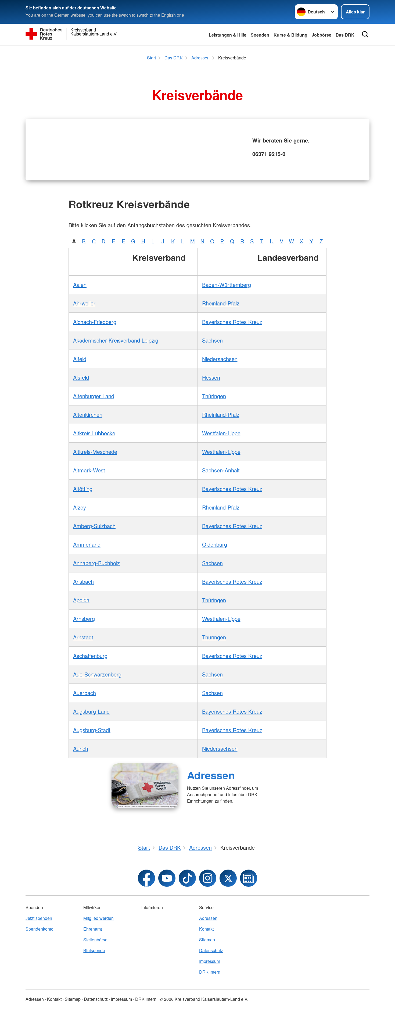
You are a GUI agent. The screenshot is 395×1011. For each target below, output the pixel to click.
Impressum (209, 961)
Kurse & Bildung (290, 35)
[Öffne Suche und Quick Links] (365, 34)
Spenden (260, 35)
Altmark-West (89, 470)
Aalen (80, 285)
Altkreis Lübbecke (94, 433)
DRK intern (209, 972)
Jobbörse (321, 35)
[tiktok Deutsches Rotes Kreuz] (187, 878)
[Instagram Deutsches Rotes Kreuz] (207, 878)
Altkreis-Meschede (95, 451)
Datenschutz (211, 950)
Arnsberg (84, 618)
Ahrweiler (84, 303)
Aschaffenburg (90, 656)
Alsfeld (81, 377)
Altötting (82, 489)
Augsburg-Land (91, 711)
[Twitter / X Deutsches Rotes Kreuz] (228, 878)
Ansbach (83, 581)
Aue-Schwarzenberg (97, 674)
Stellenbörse (95, 940)
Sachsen (212, 340)
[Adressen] (145, 785)
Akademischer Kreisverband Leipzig (115, 340)
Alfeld (79, 359)
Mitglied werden (98, 918)
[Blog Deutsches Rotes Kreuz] (248, 878)
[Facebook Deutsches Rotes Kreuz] (146, 878)
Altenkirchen (87, 414)
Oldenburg (214, 544)
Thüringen (214, 396)
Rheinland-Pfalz (220, 303)
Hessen (211, 377)
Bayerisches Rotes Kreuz (232, 322)
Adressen (211, 774)
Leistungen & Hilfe (227, 35)
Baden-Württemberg (226, 285)
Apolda (81, 600)
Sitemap (207, 940)
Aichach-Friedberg (94, 322)
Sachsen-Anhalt (221, 470)
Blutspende (94, 950)
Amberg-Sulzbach (94, 526)
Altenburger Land (93, 396)
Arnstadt (83, 637)
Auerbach (84, 693)
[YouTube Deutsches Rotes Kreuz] (166, 878)
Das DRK (345, 35)
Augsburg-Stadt (91, 730)
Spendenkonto (39, 929)
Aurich (80, 748)
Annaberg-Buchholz (96, 563)
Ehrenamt (92, 929)
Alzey (79, 507)
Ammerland (86, 544)
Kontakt (206, 929)
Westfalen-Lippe (221, 433)
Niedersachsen (220, 359)
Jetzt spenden (39, 918)
